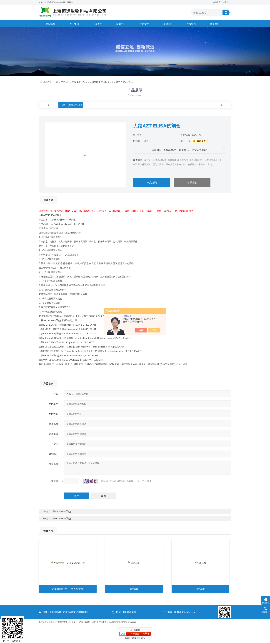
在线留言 (217, 2)
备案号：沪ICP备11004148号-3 (85, 622)
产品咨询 (152, 182)
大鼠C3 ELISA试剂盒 (61, 511)
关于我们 (74, 24)
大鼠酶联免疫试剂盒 (99, 82)
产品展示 (97, 24)
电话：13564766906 (126, 612)
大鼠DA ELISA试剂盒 (61, 518)
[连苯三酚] (134, 562)
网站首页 (50, 24)
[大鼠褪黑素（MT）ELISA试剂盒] (68, 562)
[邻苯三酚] (200, 562)
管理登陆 (122, 622)
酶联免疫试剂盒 (79, 82)
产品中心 (65, 82)
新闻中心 (121, 24)
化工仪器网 (113, 622)
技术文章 (144, 24)
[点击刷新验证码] (90, 481)
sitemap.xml (131, 622)
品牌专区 (167, 24)
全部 (63, 105)
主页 (56, 82)
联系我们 (226, 2)
